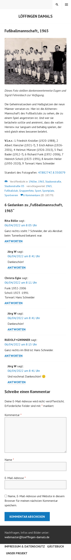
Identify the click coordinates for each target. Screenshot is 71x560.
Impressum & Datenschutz (25, 546)
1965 (41, 181)
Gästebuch (55, 546)
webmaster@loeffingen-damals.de (27, 537)
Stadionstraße (53, 181)
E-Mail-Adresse (15, 478)
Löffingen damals (35, 16)
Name (9, 460)
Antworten (14, 241)
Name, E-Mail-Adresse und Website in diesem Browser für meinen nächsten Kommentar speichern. (35, 500)
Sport (38, 190)
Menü (66, 4)
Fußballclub (11, 190)
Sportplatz (48, 190)
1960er (33, 181)
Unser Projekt (16, 553)
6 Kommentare (31, 195)
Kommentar (13, 415)
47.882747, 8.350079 (51, 172)
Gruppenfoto (26, 190)
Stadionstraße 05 (14, 186)
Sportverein (11, 195)
